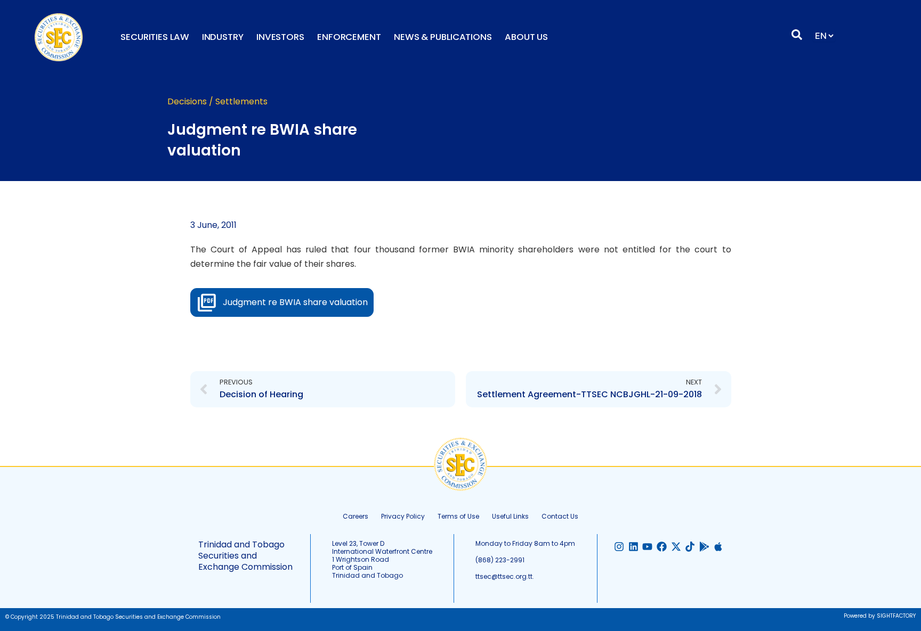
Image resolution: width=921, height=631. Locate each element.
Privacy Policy (403, 516)
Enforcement (349, 37)
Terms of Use (458, 516)
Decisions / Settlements (217, 101)
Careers (355, 516)
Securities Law (154, 37)
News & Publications (443, 37)
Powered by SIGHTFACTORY (880, 616)
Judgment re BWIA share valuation (295, 302)
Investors (280, 37)
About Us (526, 37)
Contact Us (560, 516)
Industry (223, 37)
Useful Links (510, 516)
